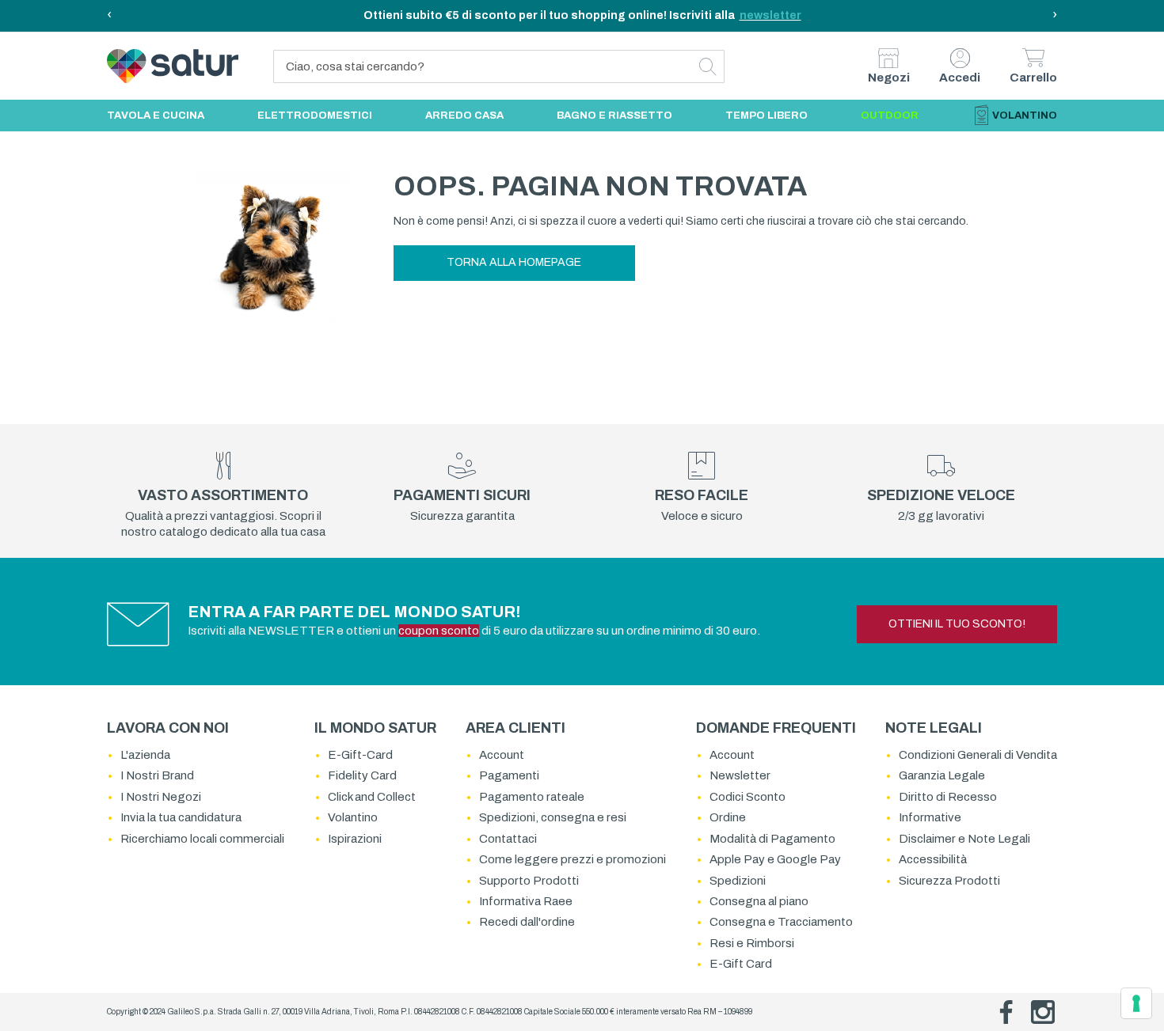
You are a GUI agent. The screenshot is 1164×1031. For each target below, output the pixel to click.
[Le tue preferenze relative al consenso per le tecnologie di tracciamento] (1136, 1003)
